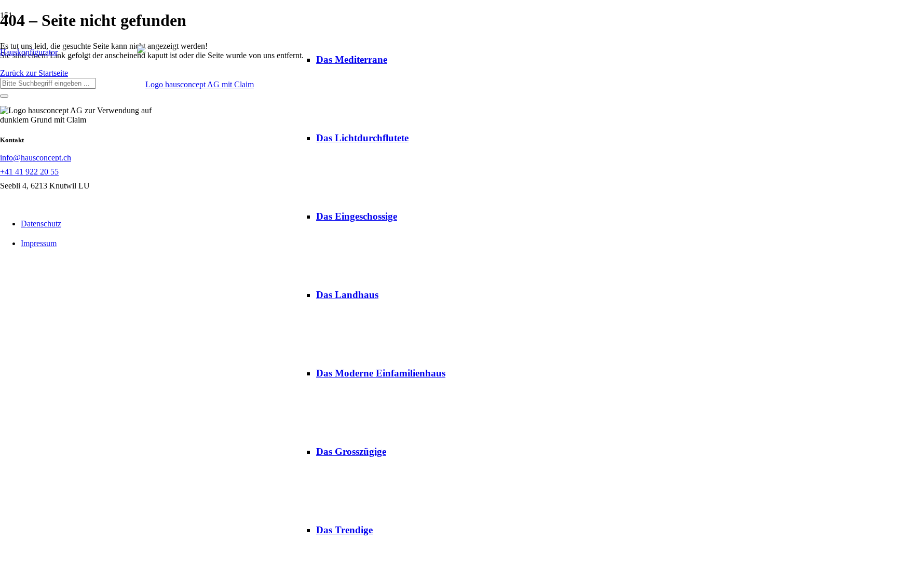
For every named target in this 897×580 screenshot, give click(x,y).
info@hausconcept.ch (35, 157)
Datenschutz (41, 223)
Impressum (39, 243)
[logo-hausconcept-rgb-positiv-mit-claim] (195, 84)
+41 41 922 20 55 (29, 171)
